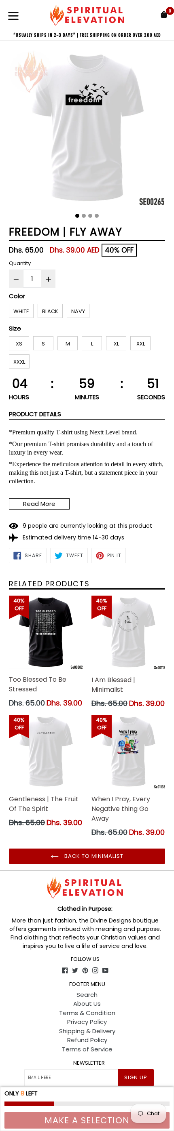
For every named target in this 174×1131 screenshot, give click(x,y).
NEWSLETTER (89, 1063)
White (21, 311)
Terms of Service (87, 1049)
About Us (87, 1003)
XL (116, 344)
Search (87, 994)
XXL (140, 344)
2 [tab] (84, 216)
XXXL (19, 362)
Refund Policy (87, 1040)
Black (50, 311)
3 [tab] (90, 216)
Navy (78, 311)
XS (19, 344)
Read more (39, 503)
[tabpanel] (87, 130)
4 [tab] (97, 216)
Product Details (35, 414)
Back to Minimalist (93, 856)
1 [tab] (77, 216)
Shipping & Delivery (87, 1031)
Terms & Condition (87, 1013)
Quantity (20, 263)
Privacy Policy (87, 1021)
